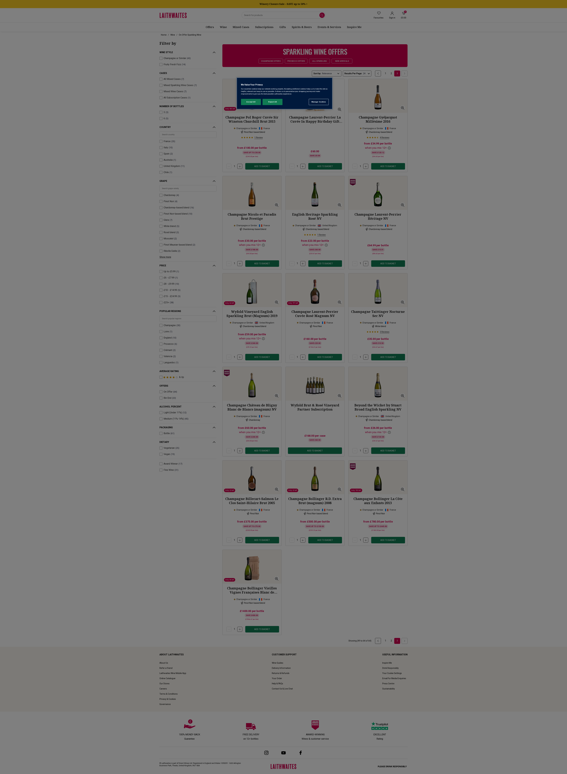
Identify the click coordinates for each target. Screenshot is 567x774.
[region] (285, 93)
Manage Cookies (318, 102)
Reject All (272, 102)
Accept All (250, 102)
